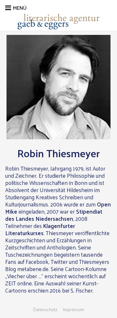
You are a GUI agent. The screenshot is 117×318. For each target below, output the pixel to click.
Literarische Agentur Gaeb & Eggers (58, 21)
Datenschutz (45, 309)
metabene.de (32, 269)
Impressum (73, 309)
